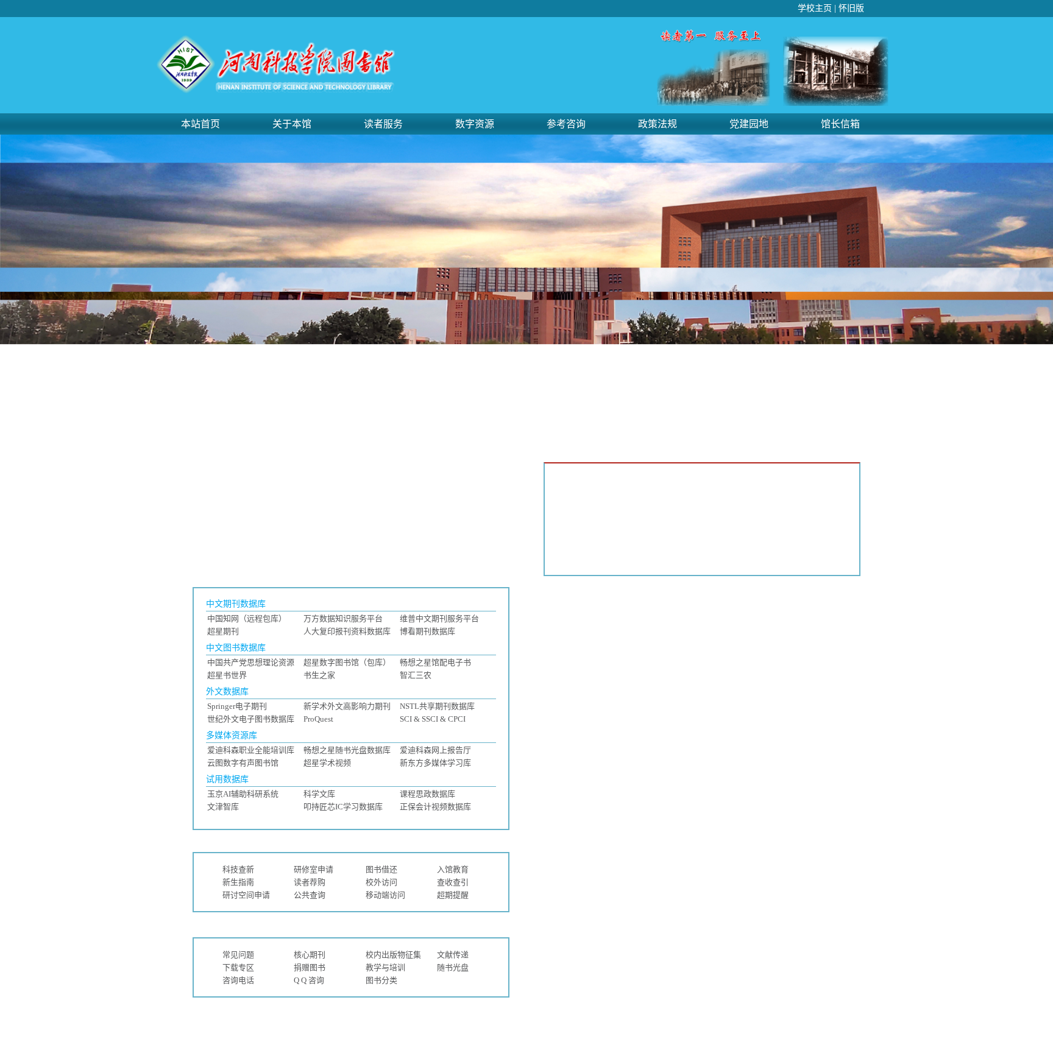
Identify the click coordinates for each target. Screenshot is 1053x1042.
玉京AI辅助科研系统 (242, 793)
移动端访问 (385, 894)
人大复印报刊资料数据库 (347, 631)
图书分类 (381, 980)
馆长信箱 (840, 124)
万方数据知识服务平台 (343, 618)
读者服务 (383, 124)
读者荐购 (309, 882)
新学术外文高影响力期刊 (347, 706)
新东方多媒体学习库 (435, 762)
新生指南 (238, 882)
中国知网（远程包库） (246, 618)
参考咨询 (566, 124)
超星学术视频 (327, 762)
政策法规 (657, 124)
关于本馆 (291, 124)
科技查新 (238, 869)
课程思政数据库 (427, 793)
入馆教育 (453, 869)
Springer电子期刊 (237, 706)
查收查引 (453, 882)
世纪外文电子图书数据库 (250, 718)
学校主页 (815, 8)
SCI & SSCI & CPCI (433, 718)
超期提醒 (453, 894)
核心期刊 (309, 954)
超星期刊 (223, 631)
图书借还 (381, 869)
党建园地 (748, 124)
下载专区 (238, 967)
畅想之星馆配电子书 (435, 662)
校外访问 (381, 882)
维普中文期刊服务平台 (439, 618)
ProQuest (318, 718)
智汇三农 (415, 675)
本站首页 (200, 124)
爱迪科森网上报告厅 (435, 750)
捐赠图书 (309, 967)
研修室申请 (313, 869)
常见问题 (238, 954)
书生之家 (319, 675)
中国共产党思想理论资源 (250, 662)
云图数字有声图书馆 (242, 762)
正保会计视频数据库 (435, 806)
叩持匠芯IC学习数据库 (343, 806)
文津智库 (223, 806)
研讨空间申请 (246, 894)
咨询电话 (238, 980)
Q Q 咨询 (309, 980)
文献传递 (453, 954)
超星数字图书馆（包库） (347, 662)
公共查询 (309, 894)
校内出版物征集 (393, 954)
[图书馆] (277, 91)
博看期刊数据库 (427, 631)
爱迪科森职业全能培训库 (250, 750)
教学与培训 (385, 967)
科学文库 (319, 793)
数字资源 (474, 124)
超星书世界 (227, 675)
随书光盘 (453, 967)
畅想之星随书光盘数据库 (347, 750)
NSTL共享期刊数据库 (437, 706)
